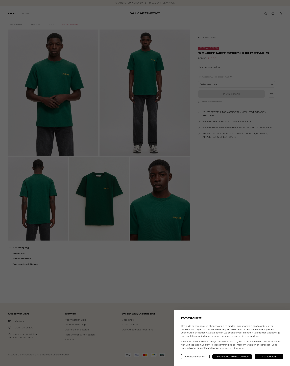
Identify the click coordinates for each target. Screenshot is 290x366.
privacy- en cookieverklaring (203, 348)
